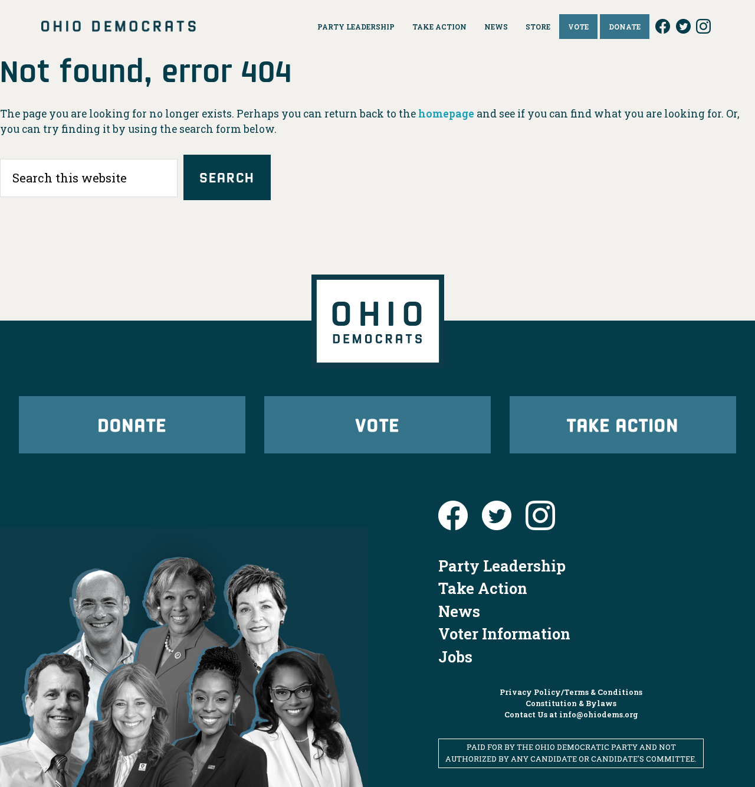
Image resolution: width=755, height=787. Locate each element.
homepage (446, 113)
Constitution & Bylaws (571, 703)
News (459, 611)
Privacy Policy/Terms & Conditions (571, 692)
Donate (132, 424)
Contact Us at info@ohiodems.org (571, 714)
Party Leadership (502, 566)
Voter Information (504, 633)
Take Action (623, 424)
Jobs (455, 656)
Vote (377, 424)
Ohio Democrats (118, 26)
